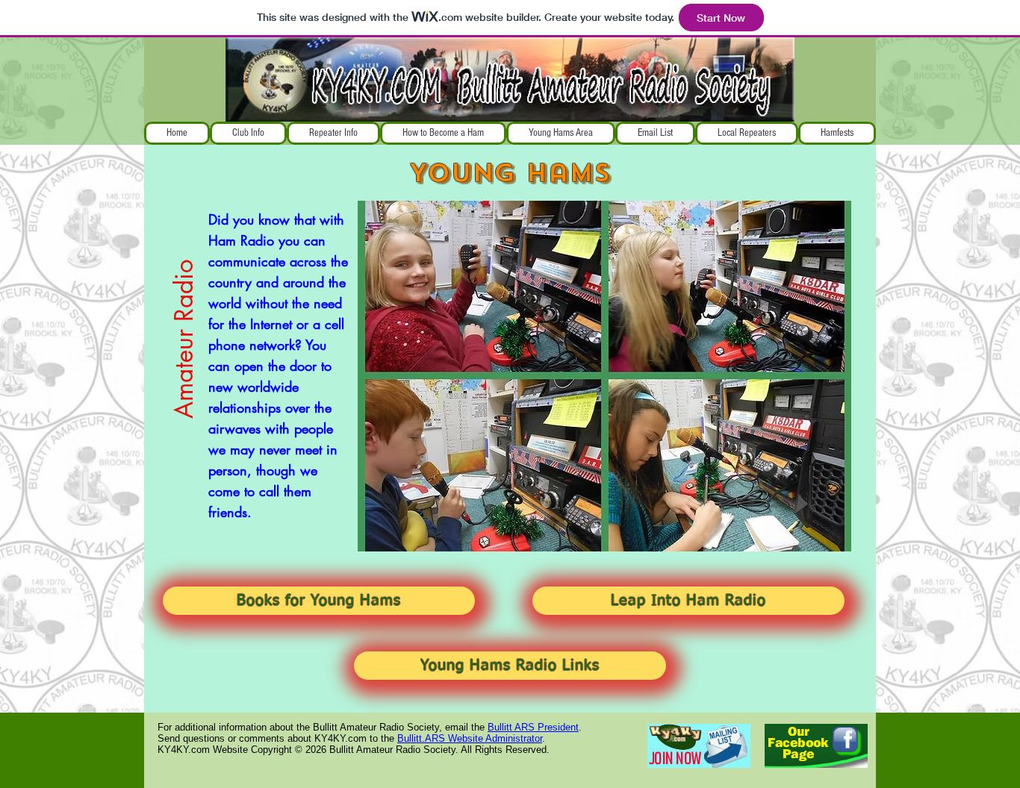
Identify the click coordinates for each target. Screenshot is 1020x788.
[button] (248, 133)
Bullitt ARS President (533, 727)
